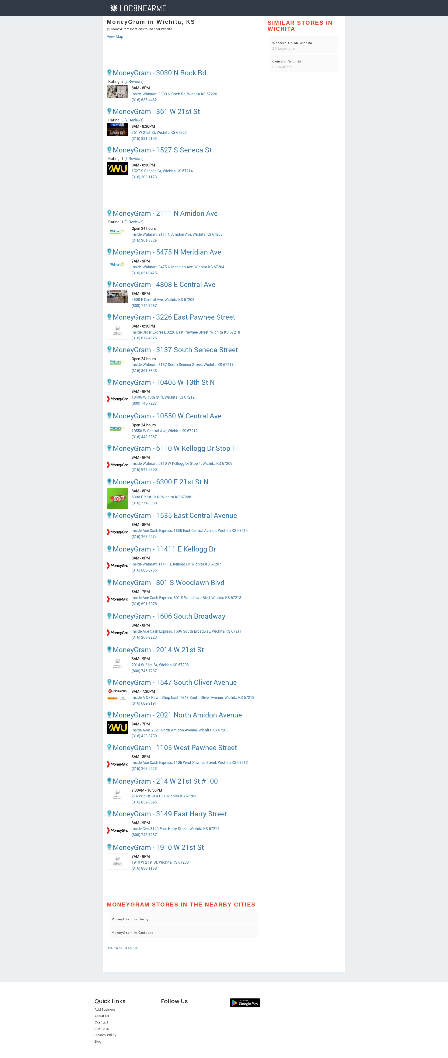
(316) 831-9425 (144, 272)
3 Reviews (134, 158)
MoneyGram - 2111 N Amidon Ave (165, 213)
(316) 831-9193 (144, 138)
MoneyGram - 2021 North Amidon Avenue (177, 715)
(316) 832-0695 (144, 802)
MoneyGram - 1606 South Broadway (169, 616)
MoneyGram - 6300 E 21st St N (160, 482)
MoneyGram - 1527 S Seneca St (162, 150)
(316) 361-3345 (144, 370)
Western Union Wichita (292, 43)
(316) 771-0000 (144, 502)
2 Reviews (134, 81)
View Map (115, 36)
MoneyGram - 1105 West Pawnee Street (175, 747)
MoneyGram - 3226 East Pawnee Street (174, 317)
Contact (101, 1022)
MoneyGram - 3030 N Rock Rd (159, 72)
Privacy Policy (105, 1035)
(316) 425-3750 (144, 735)
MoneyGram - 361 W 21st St (156, 111)
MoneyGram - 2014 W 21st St (158, 649)
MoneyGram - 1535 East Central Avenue (175, 515)
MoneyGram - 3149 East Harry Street (170, 813)
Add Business (105, 1009)
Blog (97, 1041)
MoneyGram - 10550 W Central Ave (167, 416)
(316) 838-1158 (144, 868)
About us (101, 1015)
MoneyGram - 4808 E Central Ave (164, 284)
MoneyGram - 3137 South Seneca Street (175, 349)
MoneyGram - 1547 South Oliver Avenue (175, 682)
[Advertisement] (184, 51)
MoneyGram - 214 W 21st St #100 (165, 781)
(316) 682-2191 (144, 703)
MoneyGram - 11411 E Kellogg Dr (164, 549)
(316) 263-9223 (144, 637)
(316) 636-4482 (144, 99)
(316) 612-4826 (144, 337)
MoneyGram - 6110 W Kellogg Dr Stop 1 (174, 448)
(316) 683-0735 (144, 570)
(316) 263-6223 (144, 768)
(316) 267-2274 (144, 536)
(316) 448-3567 (144, 436)
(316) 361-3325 (144, 240)
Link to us (101, 1028)
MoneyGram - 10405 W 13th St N (164, 382)
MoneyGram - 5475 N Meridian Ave (167, 252)
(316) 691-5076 (144, 603)
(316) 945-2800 (144, 469)
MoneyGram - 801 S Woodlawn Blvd (168, 582)
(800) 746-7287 (144, 305)
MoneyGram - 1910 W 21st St (158, 847)
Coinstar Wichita (286, 61)
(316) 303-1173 (144, 176)
